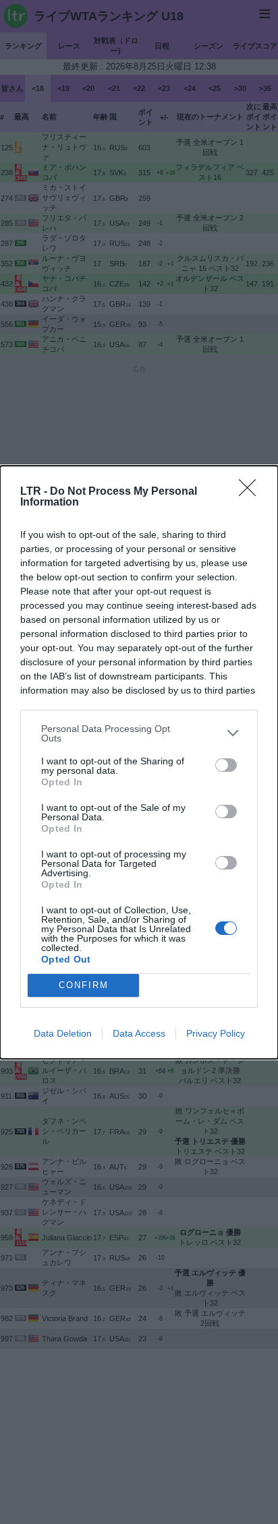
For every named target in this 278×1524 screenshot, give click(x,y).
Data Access (139, 1033)
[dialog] (139, 762)
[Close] (252, 492)
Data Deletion (63, 1033)
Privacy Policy (215, 1033)
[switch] (226, 765)
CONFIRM (84, 985)
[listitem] (139, 733)
